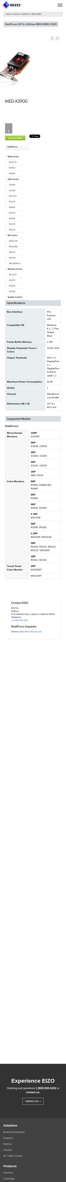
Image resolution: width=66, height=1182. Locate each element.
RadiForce (26, 14)
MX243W (13, 247)
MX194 (12, 258)
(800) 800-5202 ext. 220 (30, 632)
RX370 (12, 224)
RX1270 (13, 162)
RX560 (12, 219)
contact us (32, 1092)
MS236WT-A (14, 263)
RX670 (12, 168)
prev (8, 131)
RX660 (12, 173)
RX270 (12, 230)
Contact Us (33, 1101)
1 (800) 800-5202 (46, 1088)
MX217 (12, 252)
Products (16, 14)
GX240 (12, 190)
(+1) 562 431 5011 (19, 620)
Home (8, 14)
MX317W (13, 241)
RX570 (12, 213)
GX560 (12, 185)
